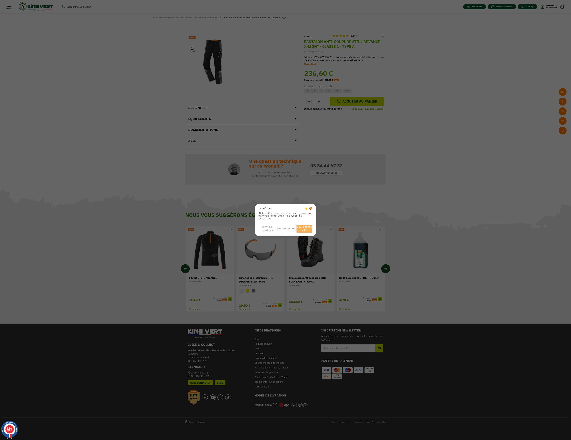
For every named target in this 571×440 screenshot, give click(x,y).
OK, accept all (304, 229)
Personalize (286, 228)
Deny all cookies (268, 229)
